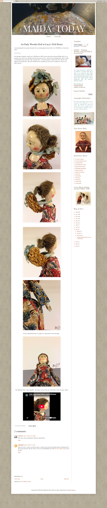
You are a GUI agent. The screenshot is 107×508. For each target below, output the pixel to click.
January (79, 231)
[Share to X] (32, 426)
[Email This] (29, 426)
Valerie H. (20, 436)
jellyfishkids (21, 445)
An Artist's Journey (79, 159)
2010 (77, 212)
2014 (77, 220)
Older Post (66, 479)
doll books (77, 174)
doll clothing (78, 176)
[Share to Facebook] (33, 426)
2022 (77, 244)
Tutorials (57, 36)
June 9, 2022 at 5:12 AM (29, 445)
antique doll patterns (79, 172)
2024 (77, 246)
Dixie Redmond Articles (80, 164)
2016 (77, 225)
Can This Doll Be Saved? (80, 161)
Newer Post (17, 479)
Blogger (74, 490)
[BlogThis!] (30, 426)
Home (48, 36)
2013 (77, 218)
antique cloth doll (79, 170)
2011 (77, 214)
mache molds (78, 181)
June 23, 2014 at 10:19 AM (29, 436)
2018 (77, 229)
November (79, 235)
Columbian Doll (78, 163)
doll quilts (77, 177)
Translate (85, 46)
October (79, 233)
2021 (77, 242)
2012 (77, 216)
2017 (77, 227)
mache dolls (78, 179)
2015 (77, 223)
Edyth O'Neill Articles (80, 166)
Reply (19, 440)
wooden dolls (78, 183)
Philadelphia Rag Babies (80, 168)
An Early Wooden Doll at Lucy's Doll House (84, 237)
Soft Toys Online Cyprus (60, 448)
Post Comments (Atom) (25, 481)
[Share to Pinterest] (35, 426)
